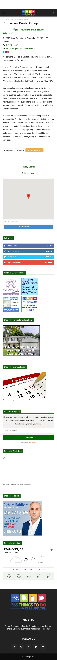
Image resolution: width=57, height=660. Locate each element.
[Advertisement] (28, 4)
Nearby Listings (28, 167)
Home (5, 19)
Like (50, 246)
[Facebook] (14, 646)
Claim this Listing (35, 150)
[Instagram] (21, 646)
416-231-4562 (12, 45)
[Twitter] (35, 646)
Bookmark (9, 150)
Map (28, 160)
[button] (53, 13)
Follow (49, 251)
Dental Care (10, 33)
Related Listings (28, 173)
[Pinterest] (28, 646)
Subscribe (48, 262)
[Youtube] (42, 646)
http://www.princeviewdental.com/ (20, 48)
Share (20, 150)
